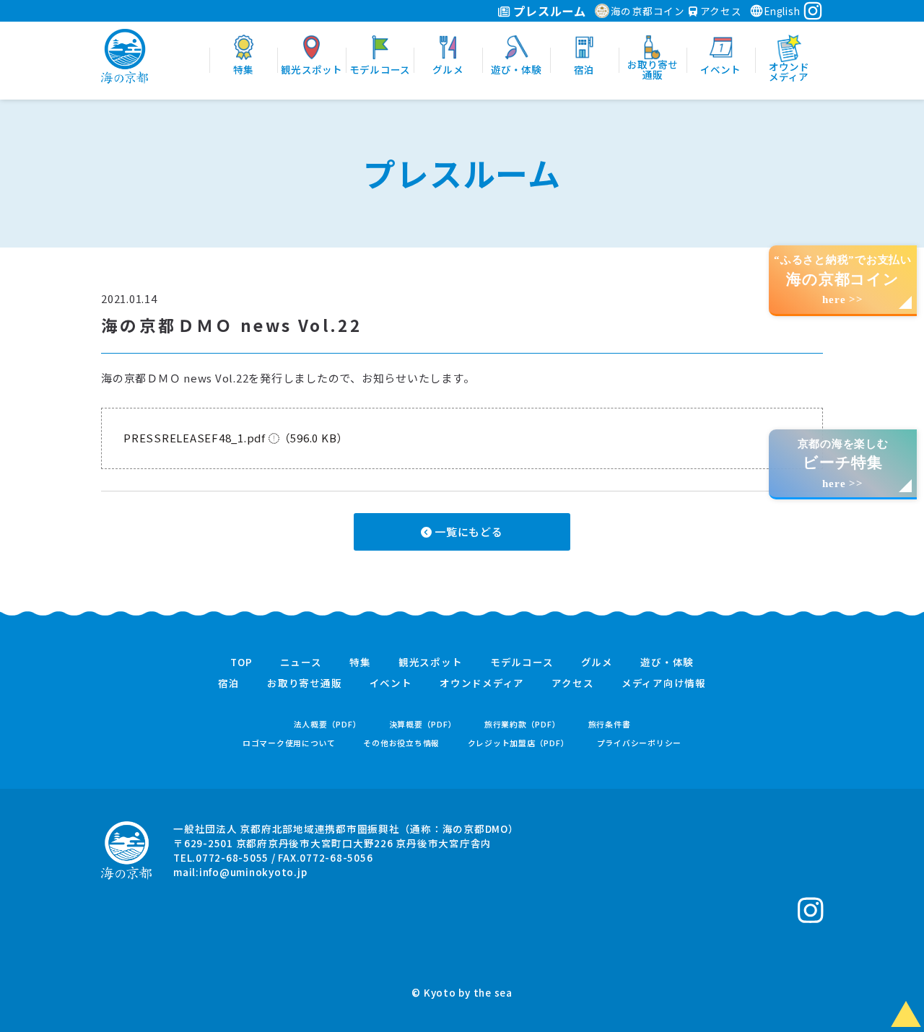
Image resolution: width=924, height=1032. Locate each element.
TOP (241, 662)
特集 (360, 662)
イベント (391, 683)
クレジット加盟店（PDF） (519, 743)
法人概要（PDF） (328, 724)
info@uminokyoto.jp (253, 872)
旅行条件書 (609, 724)
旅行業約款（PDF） (522, 724)
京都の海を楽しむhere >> (843, 463)
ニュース (301, 662)
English (782, 11)
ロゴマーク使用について (289, 743)
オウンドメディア (482, 683)
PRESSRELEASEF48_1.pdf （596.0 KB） (235, 437)
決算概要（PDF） (423, 724)
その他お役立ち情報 (401, 743)
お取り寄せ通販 (304, 683)
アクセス (719, 11)
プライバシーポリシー (639, 743)
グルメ (597, 662)
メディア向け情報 (664, 683)
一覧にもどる (467, 531)
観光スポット (430, 662)
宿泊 (229, 683)
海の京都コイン (648, 11)
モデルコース (522, 662)
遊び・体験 (667, 662)
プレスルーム (548, 10)
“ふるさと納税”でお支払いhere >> (843, 279)
